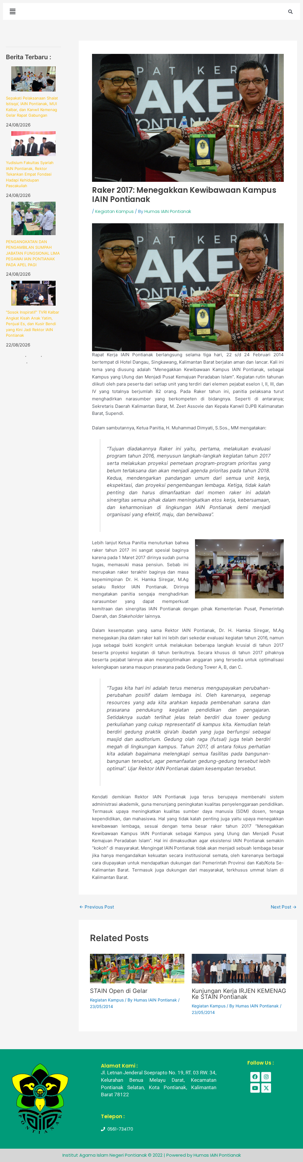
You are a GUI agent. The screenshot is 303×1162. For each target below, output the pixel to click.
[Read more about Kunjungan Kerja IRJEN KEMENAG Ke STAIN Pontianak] (239, 968)
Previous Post (96, 907)
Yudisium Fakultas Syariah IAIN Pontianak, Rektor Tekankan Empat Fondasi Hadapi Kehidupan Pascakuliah (30, 174)
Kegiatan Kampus (114, 211)
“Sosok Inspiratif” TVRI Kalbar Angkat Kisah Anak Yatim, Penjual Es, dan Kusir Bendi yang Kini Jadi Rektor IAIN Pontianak (32, 324)
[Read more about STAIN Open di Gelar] (137, 968)
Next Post (283, 907)
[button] (12, 11)
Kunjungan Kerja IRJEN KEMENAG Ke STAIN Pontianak (239, 993)
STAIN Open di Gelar (118, 990)
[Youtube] (255, 1088)
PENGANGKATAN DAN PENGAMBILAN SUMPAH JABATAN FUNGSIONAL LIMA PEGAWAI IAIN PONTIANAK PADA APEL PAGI (33, 253)
